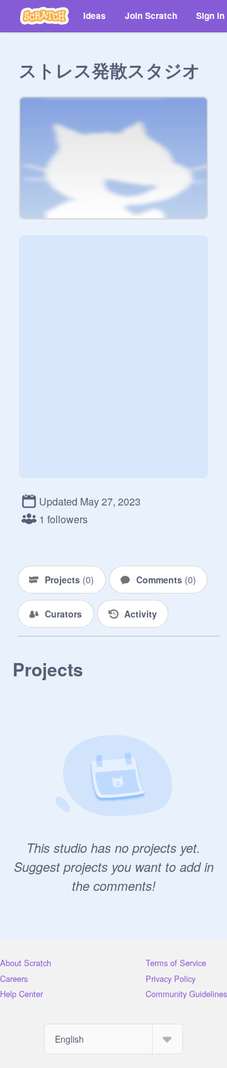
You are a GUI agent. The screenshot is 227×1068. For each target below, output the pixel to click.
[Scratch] (44, 16)
